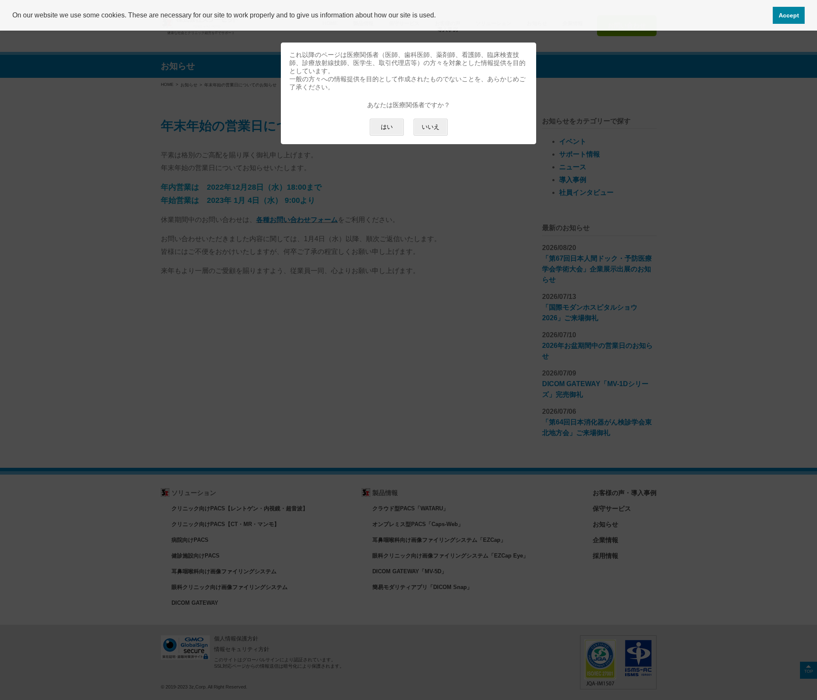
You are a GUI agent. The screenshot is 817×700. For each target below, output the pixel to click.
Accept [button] (789, 15)
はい (387, 126)
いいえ (431, 126)
